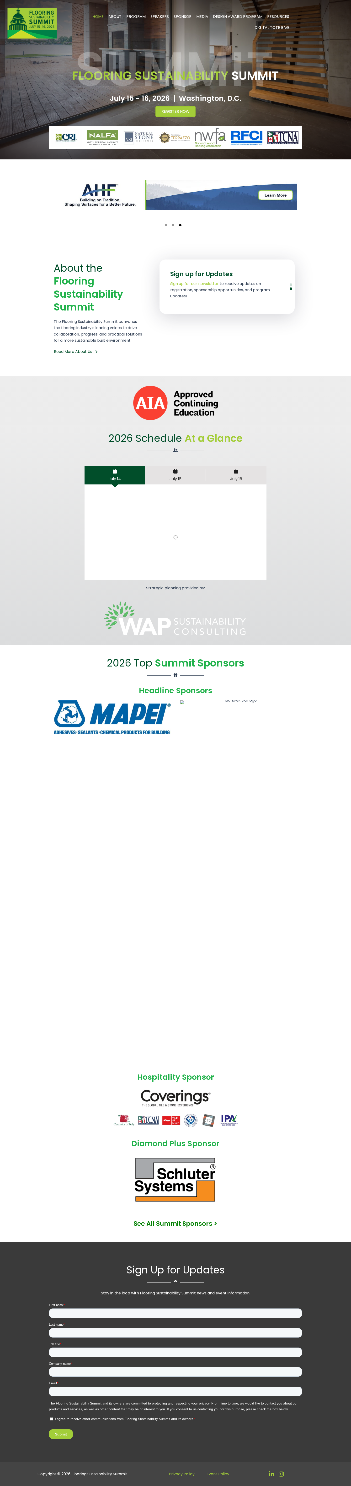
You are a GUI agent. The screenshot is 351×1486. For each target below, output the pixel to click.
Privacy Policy (182, 1474)
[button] (166, 225)
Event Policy (218, 1474)
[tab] (115, 475)
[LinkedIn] (271, 1474)
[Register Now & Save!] (227, 286)
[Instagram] (281, 1474)
